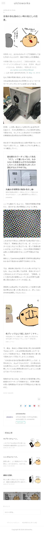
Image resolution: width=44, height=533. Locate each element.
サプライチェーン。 (11, 439)
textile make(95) (8, 393)
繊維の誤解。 (8, 475)
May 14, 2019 (34, 73)
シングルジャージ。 (11, 457)
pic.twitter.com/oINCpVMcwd (22, 70)
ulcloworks (22, 3)
